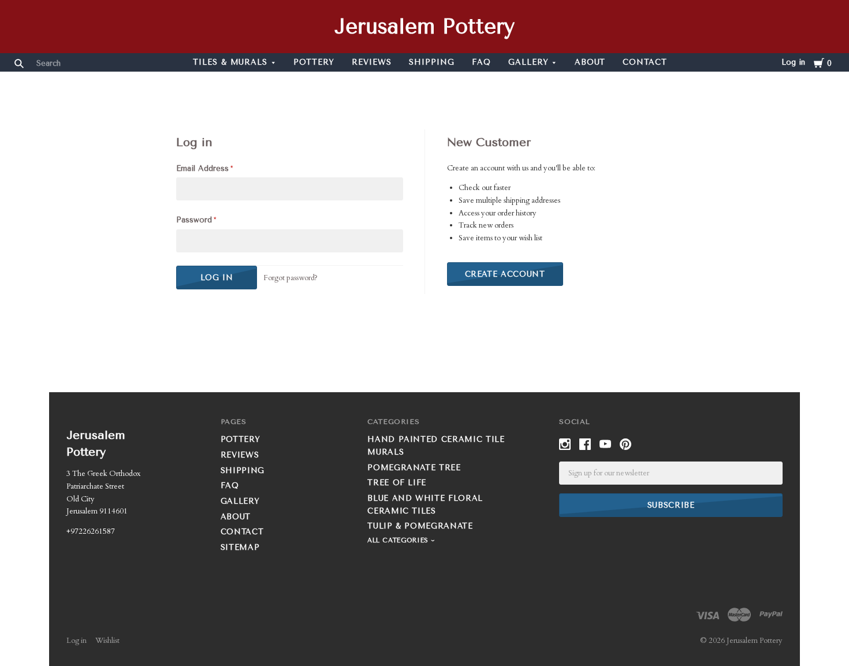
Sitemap (240, 547)
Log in (793, 62)
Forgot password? (290, 278)
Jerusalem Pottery (424, 26)
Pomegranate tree (413, 467)
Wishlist (107, 640)
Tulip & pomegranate (419, 526)
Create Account (505, 274)
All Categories (399, 540)
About (590, 62)
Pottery (313, 62)
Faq (481, 62)
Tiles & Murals (230, 62)
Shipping (432, 62)
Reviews (372, 62)
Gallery (528, 62)
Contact (645, 62)
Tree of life (396, 482)
